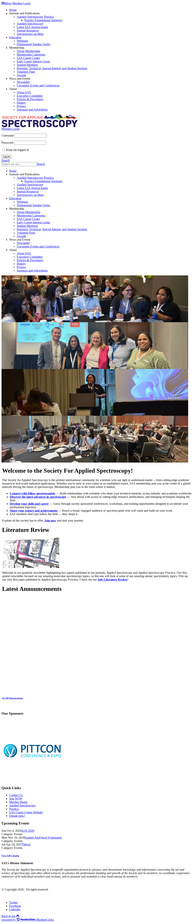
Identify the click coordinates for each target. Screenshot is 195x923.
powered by (28, 919)
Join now (50, 520)
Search (6, 160)
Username (8, 135)
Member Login (21, 3)
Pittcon (26, 844)
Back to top (9, 916)
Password (7, 142)
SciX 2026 (27, 830)
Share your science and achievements (34, 510)
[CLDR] (40, 126)
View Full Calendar (10, 855)
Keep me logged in (17, 149)
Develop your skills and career (29, 503)
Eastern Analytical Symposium (43, 837)
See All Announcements (12, 698)
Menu (8, 3)
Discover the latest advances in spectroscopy (38, 496)
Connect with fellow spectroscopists (32, 493)
